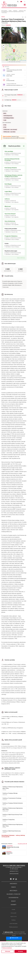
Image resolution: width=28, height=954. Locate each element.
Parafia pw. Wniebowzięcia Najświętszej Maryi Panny (13, 788)
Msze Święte (13, 890)
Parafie (10, 10)
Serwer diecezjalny (13, 923)
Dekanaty (13, 904)
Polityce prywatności (7, 947)
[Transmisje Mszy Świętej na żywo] (21, 1)
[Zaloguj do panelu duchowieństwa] (24, 1)
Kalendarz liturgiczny (13, 894)
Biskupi (13, 901)
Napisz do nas (13, 916)
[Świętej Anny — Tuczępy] (25, 17)
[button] (14, 50)
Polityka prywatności (13, 927)
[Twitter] (14, 879)
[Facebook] (11, 879)
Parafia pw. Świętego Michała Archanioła (13, 803)
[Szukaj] (17, 1)
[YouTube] (16, 879)
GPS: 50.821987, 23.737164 (14, 61)
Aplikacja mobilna (9, 932)
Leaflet (20, 60)
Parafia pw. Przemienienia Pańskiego (12, 799)
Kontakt (13, 909)
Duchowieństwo (13, 897)
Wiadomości (13, 883)
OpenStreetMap (24, 60)
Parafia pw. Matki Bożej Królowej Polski (12, 815)
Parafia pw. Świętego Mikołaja (10, 794)
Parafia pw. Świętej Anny (9, 820)
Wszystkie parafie (21, 843)
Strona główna (4, 10)
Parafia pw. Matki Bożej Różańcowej (12, 831)
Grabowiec (15, 10)
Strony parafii (13, 913)
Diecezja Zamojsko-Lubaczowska (9, 4)
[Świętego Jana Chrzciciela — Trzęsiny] (22, 17)
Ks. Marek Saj (13, 100)
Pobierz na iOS (14, 937)
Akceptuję (20, 951)
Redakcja (13, 920)
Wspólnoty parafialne (14, 146)
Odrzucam (7, 951)
